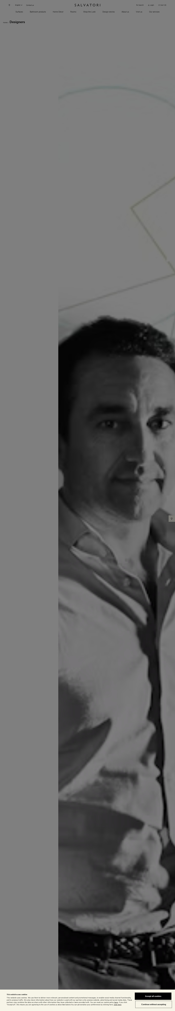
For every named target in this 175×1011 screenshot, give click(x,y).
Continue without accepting (153, 1004)
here (116, 1002)
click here (117, 1004)
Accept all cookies (153, 996)
